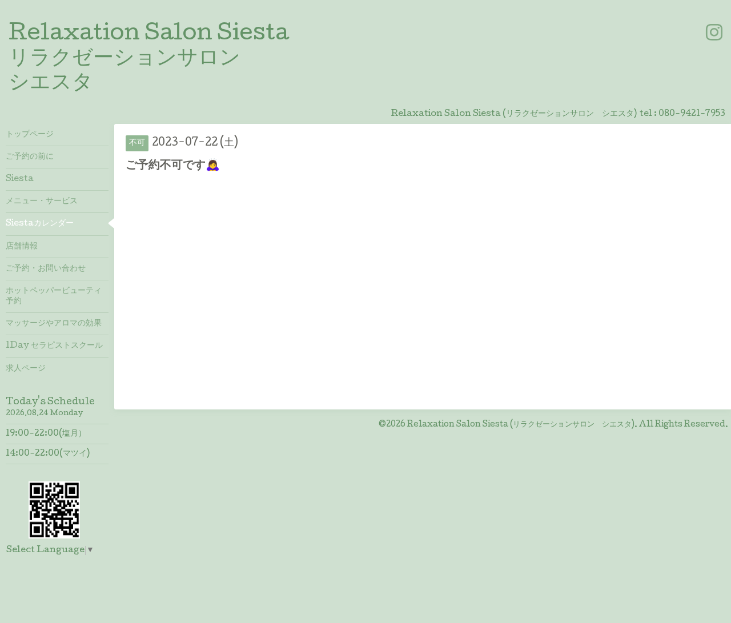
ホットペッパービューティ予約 (54, 296)
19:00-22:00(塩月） (46, 434)
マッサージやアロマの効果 (54, 323)
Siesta (20, 179)
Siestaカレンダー (40, 223)
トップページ (30, 134)
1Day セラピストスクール (54, 346)
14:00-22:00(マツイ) (48, 454)
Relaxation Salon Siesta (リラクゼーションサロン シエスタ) (520, 425)
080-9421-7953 (691, 114)
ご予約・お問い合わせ (46, 269)
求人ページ (26, 368)
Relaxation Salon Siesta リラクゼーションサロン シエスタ (149, 59)
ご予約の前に (30, 157)
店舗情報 (22, 246)
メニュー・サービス (42, 201)
